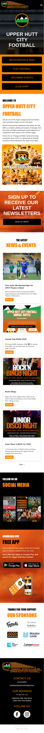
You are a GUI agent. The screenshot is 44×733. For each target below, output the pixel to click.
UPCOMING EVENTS (22, 77)
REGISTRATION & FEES (22, 60)
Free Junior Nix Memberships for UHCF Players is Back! (19, 286)
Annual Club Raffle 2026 (15, 339)
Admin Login (23, 729)
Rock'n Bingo (10, 391)
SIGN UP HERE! (22, 222)
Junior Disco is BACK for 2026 (18, 444)
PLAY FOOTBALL (22, 69)
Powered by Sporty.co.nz (22, 727)
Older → (22, 464)
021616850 (22, 682)
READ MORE (9, 299)
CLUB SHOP (21, 86)
